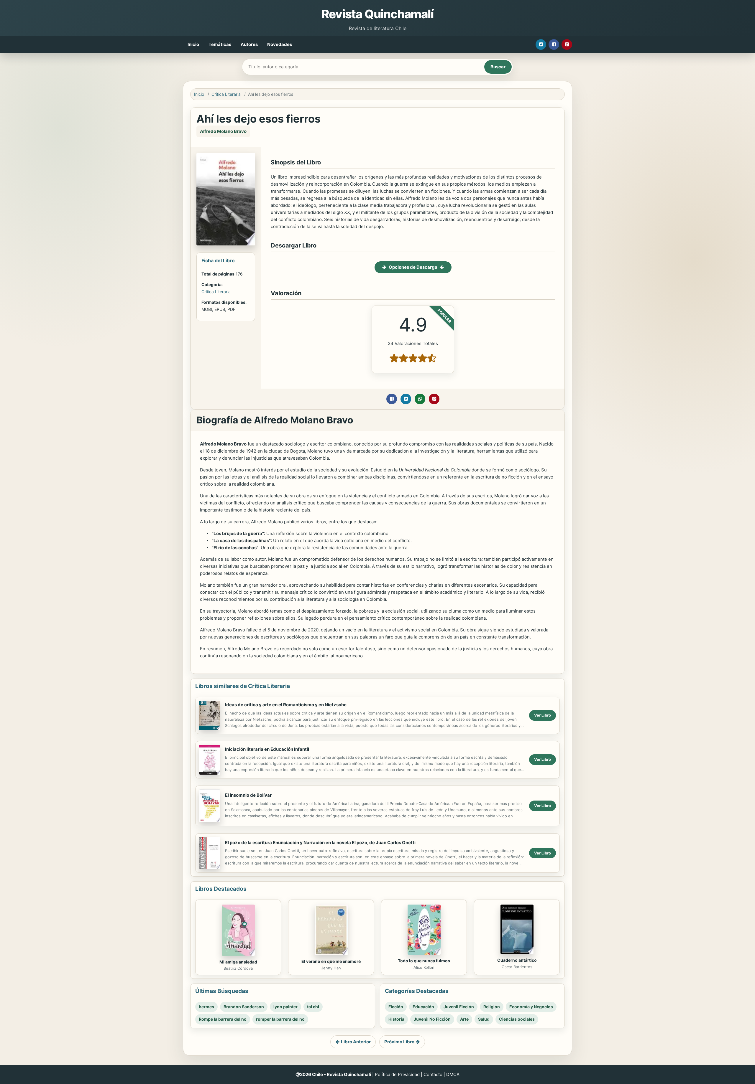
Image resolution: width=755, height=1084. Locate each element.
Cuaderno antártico (517, 960)
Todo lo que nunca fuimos (424, 960)
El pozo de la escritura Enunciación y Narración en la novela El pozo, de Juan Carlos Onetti (320, 842)
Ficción (395, 1006)
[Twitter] (541, 44)
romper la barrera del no (280, 1019)
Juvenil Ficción (459, 1006)
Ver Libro (542, 715)
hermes (206, 1006)
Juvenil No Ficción (432, 1019)
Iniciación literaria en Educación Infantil (267, 749)
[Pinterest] (567, 44)
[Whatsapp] (420, 399)
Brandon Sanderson (244, 1006)
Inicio (193, 44)
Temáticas (220, 44)
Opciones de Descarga (413, 267)
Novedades (279, 44)
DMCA (452, 1074)
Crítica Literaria (226, 94)
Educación (423, 1006)
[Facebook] (554, 44)
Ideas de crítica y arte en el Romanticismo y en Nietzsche (286, 704)
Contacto (433, 1074)
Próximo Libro (399, 1042)
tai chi (313, 1006)
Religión (491, 1006)
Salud (484, 1019)
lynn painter (285, 1006)
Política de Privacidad (397, 1074)
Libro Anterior (356, 1042)
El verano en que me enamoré (331, 961)
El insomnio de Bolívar (248, 795)
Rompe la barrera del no (223, 1019)
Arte (464, 1019)
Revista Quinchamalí (377, 14)
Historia (396, 1019)
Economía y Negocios (531, 1006)
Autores (249, 44)
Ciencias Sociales (517, 1019)
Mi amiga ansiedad (238, 961)
